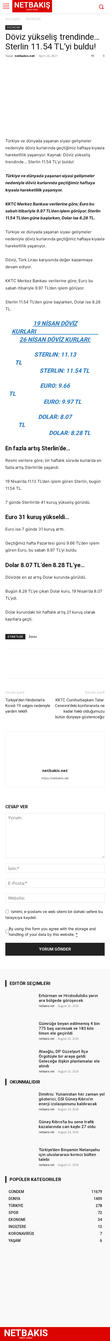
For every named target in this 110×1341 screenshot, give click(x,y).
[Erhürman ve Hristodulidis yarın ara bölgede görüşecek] (20, 1003)
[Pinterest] (35, 68)
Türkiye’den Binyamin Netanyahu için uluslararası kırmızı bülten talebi (69, 1154)
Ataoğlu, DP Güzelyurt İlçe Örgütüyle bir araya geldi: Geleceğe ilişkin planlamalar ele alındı (69, 1058)
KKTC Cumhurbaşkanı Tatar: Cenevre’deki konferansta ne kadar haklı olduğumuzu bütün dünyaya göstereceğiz (80, 708)
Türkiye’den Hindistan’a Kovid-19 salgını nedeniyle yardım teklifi (27, 706)
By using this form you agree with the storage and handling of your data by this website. (52, 931)
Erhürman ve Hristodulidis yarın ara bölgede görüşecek (68, 998)
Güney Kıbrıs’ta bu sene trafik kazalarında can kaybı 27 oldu (67, 1124)
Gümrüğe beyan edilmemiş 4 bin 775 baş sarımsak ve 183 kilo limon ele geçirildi (69, 1028)
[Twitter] (81, 7)
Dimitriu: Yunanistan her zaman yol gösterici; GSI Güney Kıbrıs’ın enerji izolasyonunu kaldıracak (72, 1099)
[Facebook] (65, 7)
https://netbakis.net (55, 778)
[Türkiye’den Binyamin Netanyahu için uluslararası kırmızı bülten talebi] (20, 1157)
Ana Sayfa (12, 19)
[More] (60, 68)
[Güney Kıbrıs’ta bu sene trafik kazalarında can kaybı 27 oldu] (20, 1129)
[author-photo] (55, 763)
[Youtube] (90, 7)
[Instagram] (73, 7)
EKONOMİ (33, 19)
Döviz (33, 637)
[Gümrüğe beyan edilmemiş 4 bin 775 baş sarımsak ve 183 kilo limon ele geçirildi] (20, 1031)
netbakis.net (25, 56)
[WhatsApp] (47, 68)
